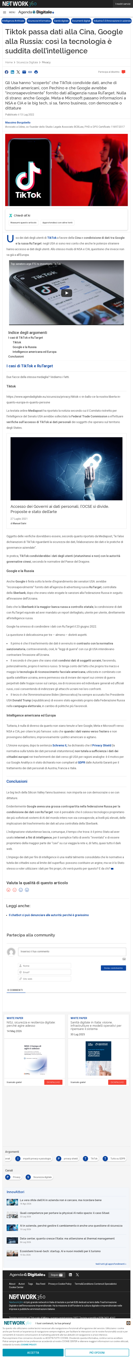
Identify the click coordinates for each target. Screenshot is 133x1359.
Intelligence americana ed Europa (34, 351)
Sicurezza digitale (27, 62)
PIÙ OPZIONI (97, 1352)
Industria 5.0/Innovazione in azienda (86, 21)
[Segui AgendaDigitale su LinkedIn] (70, 1275)
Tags (30, 1284)
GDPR (81, 762)
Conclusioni (16, 356)
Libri (111, 21)
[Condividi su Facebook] (6, 71)
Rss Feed (40, 1284)
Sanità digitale (36, 21)
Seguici (55, 1275)
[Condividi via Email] (24, 71)
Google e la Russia (24, 347)
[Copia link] (30, 71)
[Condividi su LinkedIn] (12, 71)
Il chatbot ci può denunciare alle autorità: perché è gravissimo (49, 915)
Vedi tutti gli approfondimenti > (111, 1264)
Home (9, 62)
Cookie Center (16, 1287)
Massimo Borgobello (17, 122)
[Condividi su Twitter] (18, 71)
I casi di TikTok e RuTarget (25, 337)
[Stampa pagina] (36, 71)
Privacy (46, 62)
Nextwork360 (16, 1302)
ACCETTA (33, 1352)
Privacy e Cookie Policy (60, 1284)
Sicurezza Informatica (13, 21)
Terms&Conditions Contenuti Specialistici (96, 1284)
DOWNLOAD (53, 1082)
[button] (9, 12)
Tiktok (17, 342)
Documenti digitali (56, 21)
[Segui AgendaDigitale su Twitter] (77, 1275)
